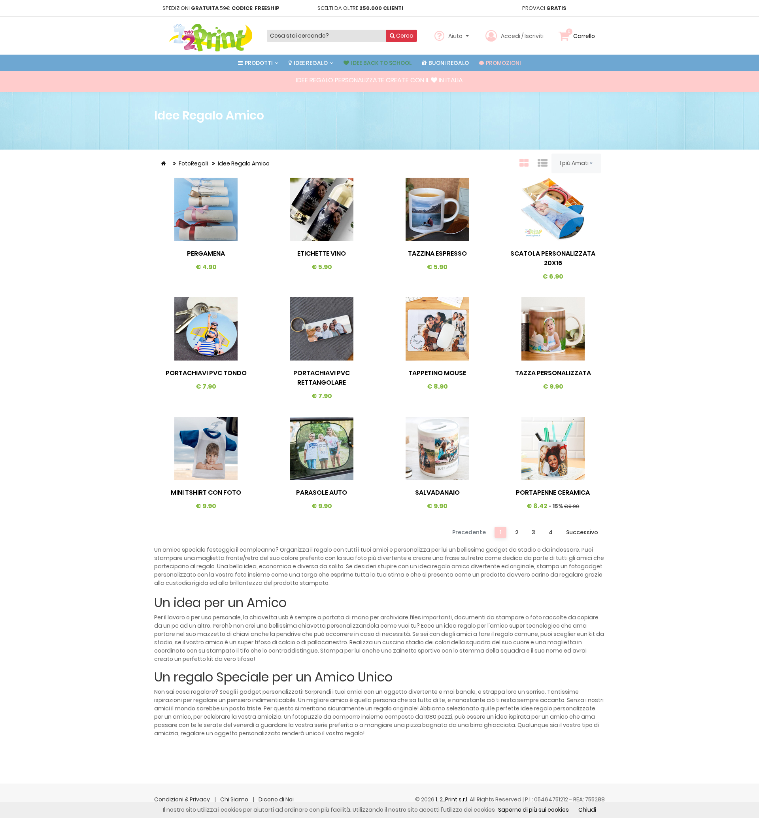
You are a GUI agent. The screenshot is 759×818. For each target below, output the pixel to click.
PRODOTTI (259, 63)
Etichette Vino (321, 253)
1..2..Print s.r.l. (453, 799)
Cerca (404, 36)
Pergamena (206, 253)
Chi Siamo (234, 799)
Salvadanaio (437, 492)
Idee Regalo (311, 63)
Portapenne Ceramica (553, 492)
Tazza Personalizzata (553, 373)
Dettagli (206, 209)
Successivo (582, 532)
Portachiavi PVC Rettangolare (321, 377)
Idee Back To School (381, 63)
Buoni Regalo (448, 63)
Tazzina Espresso (437, 253)
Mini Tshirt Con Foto (206, 492)
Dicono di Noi (276, 799)
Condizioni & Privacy (182, 799)
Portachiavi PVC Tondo (206, 373)
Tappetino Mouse (437, 373)
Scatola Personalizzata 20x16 (552, 258)
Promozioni (503, 63)
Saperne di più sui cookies (533, 810)
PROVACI (544, 8)
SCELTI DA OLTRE (360, 8)
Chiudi (587, 810)
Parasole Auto (321, 492)
